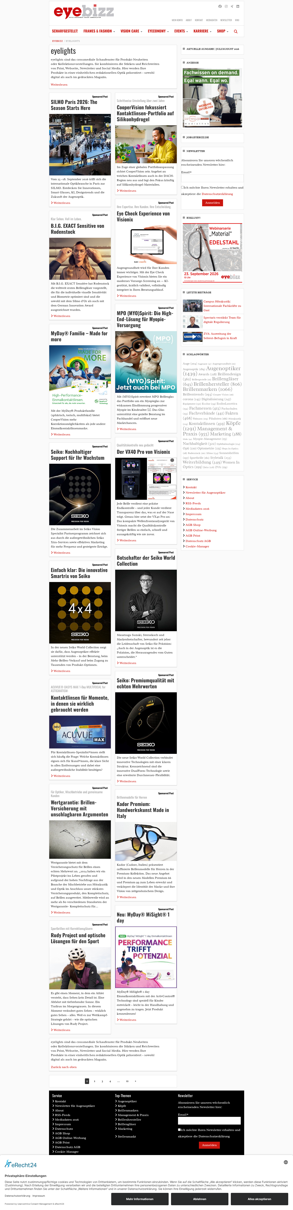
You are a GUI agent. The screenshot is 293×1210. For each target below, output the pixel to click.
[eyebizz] (84, 13)
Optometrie (209, 448)
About (189, 20)
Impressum (194, 514)
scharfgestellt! (65, 30)
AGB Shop (193, 525)
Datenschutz (194, 519)
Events (179, 30)
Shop (221, 30)
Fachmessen (205, 408)
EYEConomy (157, 30)
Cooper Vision (223, 394)
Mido (187, 439)
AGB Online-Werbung (201, 530)
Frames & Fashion (98, 30)
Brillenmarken (207, 389)
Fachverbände (206, 413)
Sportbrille (199, 458)
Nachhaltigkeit (199, 443)
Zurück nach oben (64, 1067)
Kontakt (199, 20)
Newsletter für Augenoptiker (205, 493)
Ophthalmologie (228, 444)
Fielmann (200, 418)
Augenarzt (205, 364)
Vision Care (130, 30)
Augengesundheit (224, 363)
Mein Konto (177, 20)
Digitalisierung (216, 399)
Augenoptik (194, 369)
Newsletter (226, 20)
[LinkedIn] (237, 6)
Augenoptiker (212, 371)
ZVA (221, 467)
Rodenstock (196, 453)
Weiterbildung (202, 462)
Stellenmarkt (127, 1137)
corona (192, 399)
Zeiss (208, 467)
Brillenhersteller (218, 384)
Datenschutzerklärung (217, 194)
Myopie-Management (210, 439)
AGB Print (193, 536)
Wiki (237, 20)
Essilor (209, 403)
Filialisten (218, 418)
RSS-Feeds (193, 503)
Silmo (212, 453)
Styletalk (220, 458)
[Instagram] (226, 6)
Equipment (192, 403)
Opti (190, 448)
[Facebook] (220, 6)
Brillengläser (127, 1124)
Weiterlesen (59, 85)
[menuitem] (65, 31)
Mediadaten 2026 (197, 509)
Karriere (201, 30)
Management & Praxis (207, 431)
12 (127, 1081)
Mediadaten (211, 20)
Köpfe (122, 1106)
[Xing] (232, 6)
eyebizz (57, 41)
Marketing (226, 434)
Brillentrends (197, 394)
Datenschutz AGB (198, 541)
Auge (190, 364)
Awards (207, 374)
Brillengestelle (201, 379)
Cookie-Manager (197, 546)
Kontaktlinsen (207, 423)
